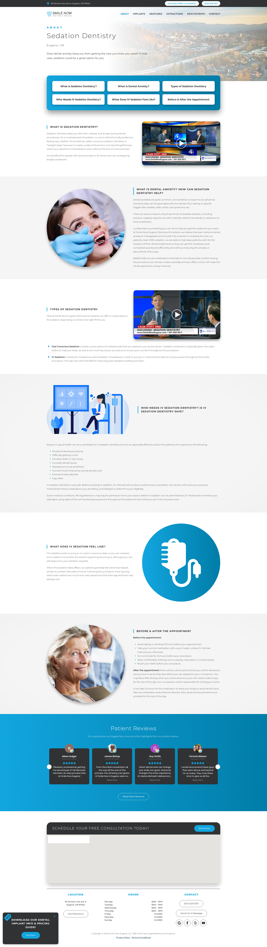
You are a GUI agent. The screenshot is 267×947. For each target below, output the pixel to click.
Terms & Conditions (141, 937)
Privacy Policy (123, 937)
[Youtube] (203, 923)
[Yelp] (195, 923)
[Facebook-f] (187, 923)
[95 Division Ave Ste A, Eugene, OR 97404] (48, 3)
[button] (177, 314)
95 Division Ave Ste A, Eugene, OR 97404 (70, 3)
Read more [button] (69, 780)
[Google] (179, 923)
